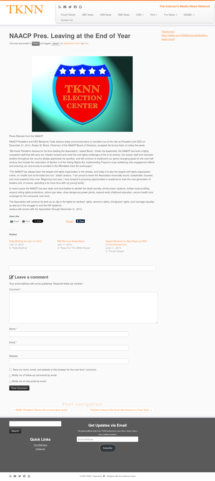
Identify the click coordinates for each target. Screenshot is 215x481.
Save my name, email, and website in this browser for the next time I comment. (55, 369)
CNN (139, 14)
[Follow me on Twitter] (71, 7)
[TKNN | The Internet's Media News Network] (25, 9)
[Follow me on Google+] (81, 7)
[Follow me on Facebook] (76, 7)
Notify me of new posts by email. (29, 381)
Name (13, 328)
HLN (153, 14)
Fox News (169, 14)
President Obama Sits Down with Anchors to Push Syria (121, 409)
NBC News (124, 14)
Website (13, 356)
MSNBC (188, 14)
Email (13, 342)
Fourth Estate (68, 14)
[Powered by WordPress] (104, 475)
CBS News (105, 14)
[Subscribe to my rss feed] (60, 7)
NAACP (56, 43)
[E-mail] (66, 7)
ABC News (87, 14)
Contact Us (67, 20)
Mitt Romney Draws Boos (70, 241)
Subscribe (107, 447)
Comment (15, 289)
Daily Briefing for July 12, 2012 (25, 241)
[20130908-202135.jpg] (82, 94)
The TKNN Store (40, 445)
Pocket (69, 221)
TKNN (88, 476)
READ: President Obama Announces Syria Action (40, 409)
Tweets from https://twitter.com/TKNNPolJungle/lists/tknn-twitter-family (184, 35)
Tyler (86, 43)
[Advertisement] (186, 91)
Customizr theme (129, 476)
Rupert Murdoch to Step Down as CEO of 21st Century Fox (126, 242)
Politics (35, 43)
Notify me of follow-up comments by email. (34, 375)
